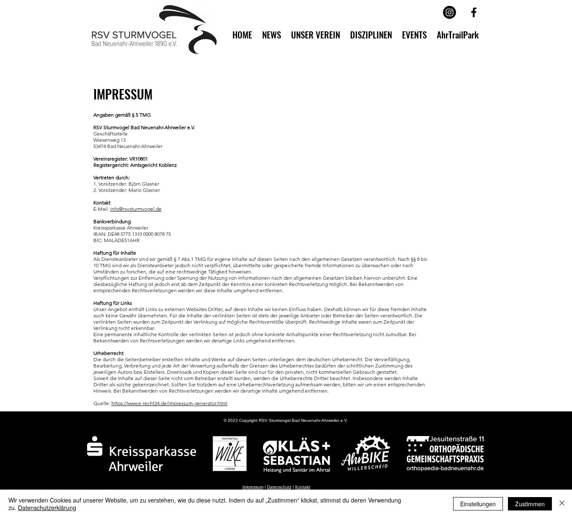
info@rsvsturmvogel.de (136, 209)
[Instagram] (449, 12)
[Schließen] (562, 503)
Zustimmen (530, 504)
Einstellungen (478, 504)
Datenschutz (279, 487)
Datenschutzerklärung (47, 507)
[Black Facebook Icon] (473, 12)
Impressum (252, 487)
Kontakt (302, 487)
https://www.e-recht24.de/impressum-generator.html (169, 403)
